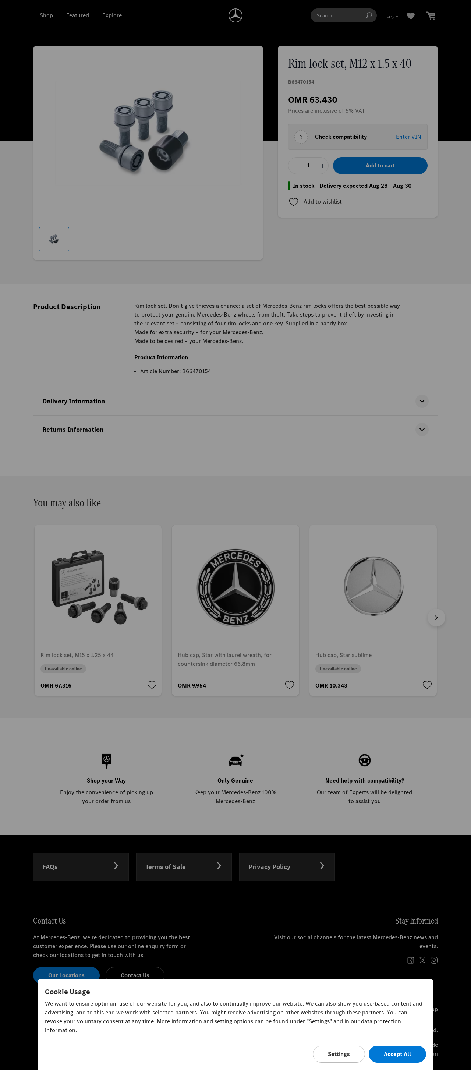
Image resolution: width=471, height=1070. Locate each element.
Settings (339, 1054)
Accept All (397, 1054)
